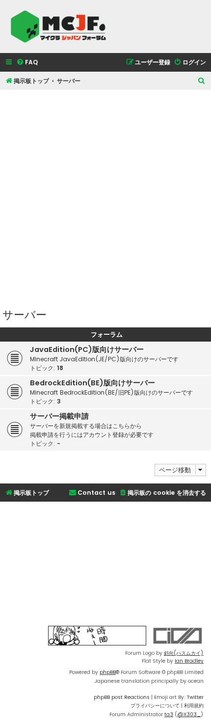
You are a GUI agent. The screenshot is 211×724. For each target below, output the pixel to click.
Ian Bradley (189, 661)
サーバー (24, 314)
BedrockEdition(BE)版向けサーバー (92, 383)
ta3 (168, 714)
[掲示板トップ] (61, 26)
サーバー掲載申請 (59, 416)
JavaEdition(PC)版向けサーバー (87, 349)
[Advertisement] (105, 195)
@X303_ (189, 714)
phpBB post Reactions (122, 697)
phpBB (108, 672)
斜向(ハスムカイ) (184, 653)
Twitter (195, 697)
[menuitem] (27, 62)
